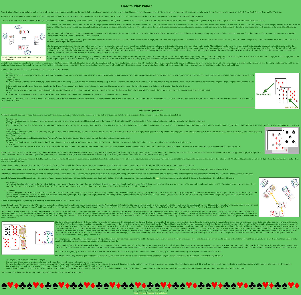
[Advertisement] (286, 6)
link (157, 178)
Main (136, 293)
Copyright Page (161, 293)
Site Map (142, 293)
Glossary (150, 293)
